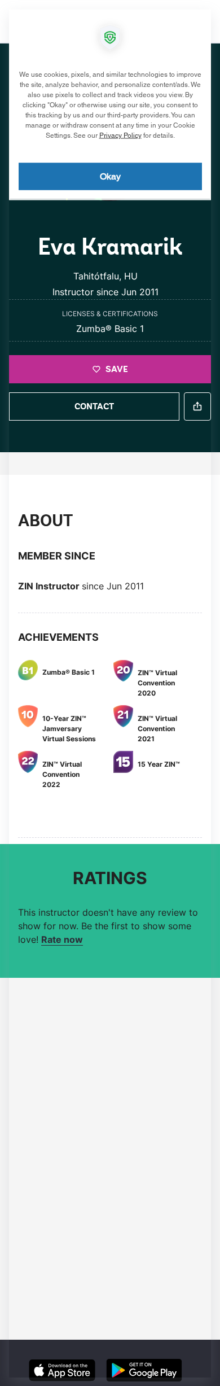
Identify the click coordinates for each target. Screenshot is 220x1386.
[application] (110, 693)
